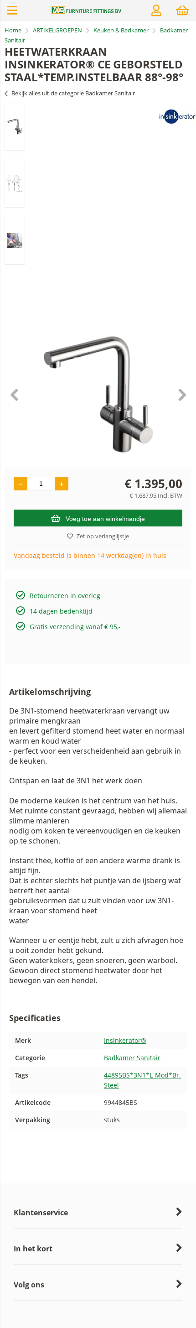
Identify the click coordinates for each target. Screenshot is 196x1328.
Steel (111, 1085)
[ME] (86, 12)
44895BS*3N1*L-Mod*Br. (142, 1075)
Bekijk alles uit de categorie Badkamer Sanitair (73, 93)
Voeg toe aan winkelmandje (105, 518)
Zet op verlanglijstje (103, 536)
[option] (15, 127)
